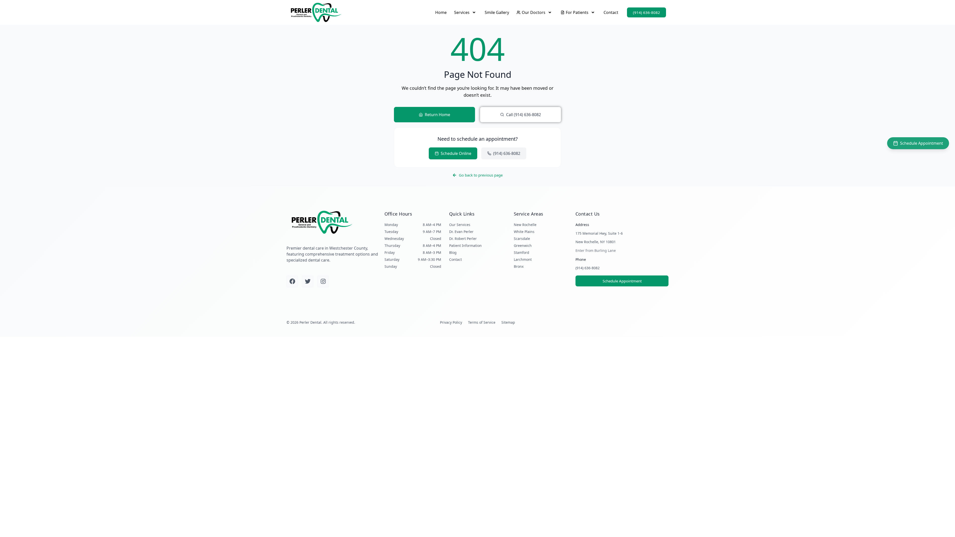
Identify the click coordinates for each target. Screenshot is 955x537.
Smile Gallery (497, 12)
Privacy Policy (451, 322)
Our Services (459, 224)
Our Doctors (533, 12)
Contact (611, 12)
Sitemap (508, 322)
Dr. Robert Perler (463, 238)
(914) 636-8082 (587, 268)
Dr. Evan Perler (461, 231)
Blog (453, 252)
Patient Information (465, 245)
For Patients (577, 12)
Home (441, 12)
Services (462, 12)
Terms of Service (481, 322)
